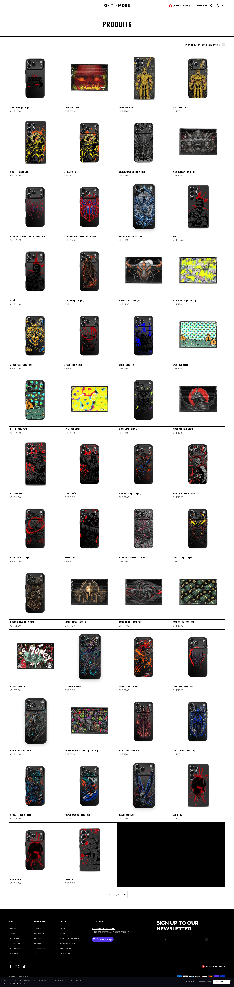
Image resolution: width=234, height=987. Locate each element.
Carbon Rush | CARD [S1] (130, 622)
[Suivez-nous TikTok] (24, 966)
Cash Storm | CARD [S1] (184, 622)
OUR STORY (13, 928)
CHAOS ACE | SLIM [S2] (183, 686)
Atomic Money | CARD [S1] (184, 300)
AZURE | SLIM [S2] (127, 364)
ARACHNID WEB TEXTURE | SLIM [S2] (80, 236)
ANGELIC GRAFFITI (72, 171)
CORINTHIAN (178, 815)
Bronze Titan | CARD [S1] (75, 622)
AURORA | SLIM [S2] (73, 364)
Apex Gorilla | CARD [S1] (184, 171)
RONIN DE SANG (71, 557)
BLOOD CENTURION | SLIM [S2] (186, 493)
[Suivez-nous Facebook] (10, 966)
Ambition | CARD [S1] (73, 107)
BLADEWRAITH (16, 493)
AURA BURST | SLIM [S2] (21, 364)
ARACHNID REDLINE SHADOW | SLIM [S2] (27, 236)
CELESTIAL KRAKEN (72, 686)
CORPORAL (69, 879)
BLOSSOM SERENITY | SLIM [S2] (132, 557)
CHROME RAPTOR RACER (21, 750)
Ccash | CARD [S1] (18, 686)
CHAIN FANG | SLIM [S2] (129, 686)
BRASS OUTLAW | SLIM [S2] (22, 622)
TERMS (62, 933)
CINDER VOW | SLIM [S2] (129, 750)
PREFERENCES (205, 982)
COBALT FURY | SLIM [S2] (21, 815)
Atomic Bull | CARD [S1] (130, 300)
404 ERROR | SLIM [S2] (20, 107)
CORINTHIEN (15, 879)
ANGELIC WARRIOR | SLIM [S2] (132, 171)
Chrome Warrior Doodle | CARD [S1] (81, 750)
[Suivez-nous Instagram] (17, 966)
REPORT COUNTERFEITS (69, 943)
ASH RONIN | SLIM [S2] (74, 300)
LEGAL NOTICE (65, 953)
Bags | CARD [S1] (180, 364)
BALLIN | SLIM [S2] (18, 429)
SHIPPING (37, 938)
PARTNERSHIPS (14, 943)
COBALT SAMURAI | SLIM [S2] (77, 815)
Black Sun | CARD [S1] (183, 429)
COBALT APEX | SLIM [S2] (184, 750)
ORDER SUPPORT (40, 948)
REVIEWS (12, 933)
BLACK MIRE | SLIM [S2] (129, 429)
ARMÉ (175, 236)
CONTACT (37, 928)
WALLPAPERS (13, 953)
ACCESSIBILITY (65, 948)
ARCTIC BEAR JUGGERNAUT (130, 236)
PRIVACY (63, 928)
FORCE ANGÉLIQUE (126, 107)
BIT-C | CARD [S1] (72, 429)
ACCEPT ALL (221, 982)
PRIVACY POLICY (20, 983)
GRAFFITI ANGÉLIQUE (19, 171)
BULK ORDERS (14, 938)
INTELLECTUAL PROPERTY (69, 938)
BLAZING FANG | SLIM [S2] (130, 493)
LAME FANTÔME (71, 493)
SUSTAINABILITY (15, 948)
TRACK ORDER (39, 933)
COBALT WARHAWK (126, 815)
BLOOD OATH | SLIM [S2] (20, 557)
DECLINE (190, 982)
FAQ (35, 953)
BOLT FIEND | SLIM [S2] (183, 557)
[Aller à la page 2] (124, 894)
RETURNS (37, 943)
